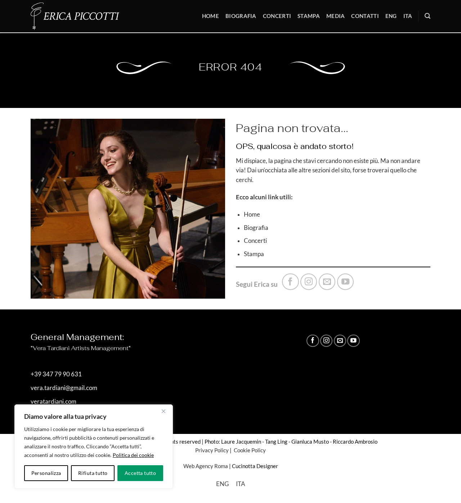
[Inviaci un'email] (327, 281)
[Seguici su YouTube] (345, 281)
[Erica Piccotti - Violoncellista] (80, 16)
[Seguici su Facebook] (290, 281)
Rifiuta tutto (92, 473)
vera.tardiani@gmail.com (64, 387)
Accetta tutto (140, 473)
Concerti (277, 16)
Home (210, 16)
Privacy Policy (212, 450)
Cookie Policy (249, 450)
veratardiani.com (53, 401)
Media (335, 16)
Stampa (308, 16)
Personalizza (46, 473)
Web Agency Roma (205, 466)
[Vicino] (163, 411)
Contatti (365, 16)
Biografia (240, 16)
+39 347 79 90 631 (56, 374)
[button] (427, 16)
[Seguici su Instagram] (308, 281)
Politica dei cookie (133, 455)
